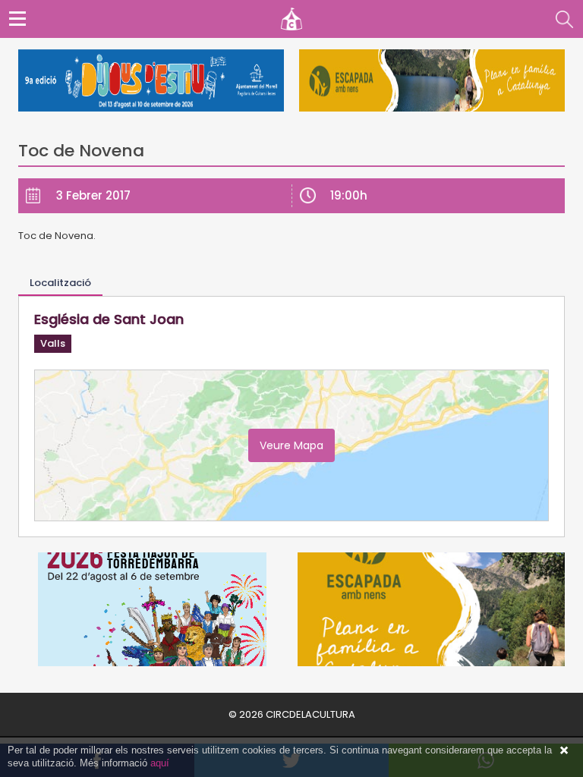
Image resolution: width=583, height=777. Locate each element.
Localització (60, 282)
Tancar (564, 750)
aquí (159, 763)
